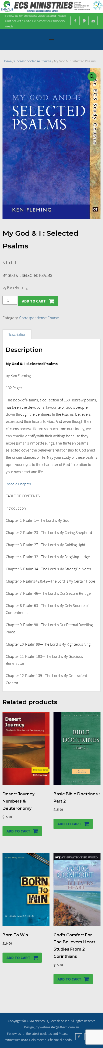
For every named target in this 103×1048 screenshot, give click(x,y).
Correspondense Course (32, 61)
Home (7, 61)
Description (17, 334)
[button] (92, 76)
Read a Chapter (18, 483)
